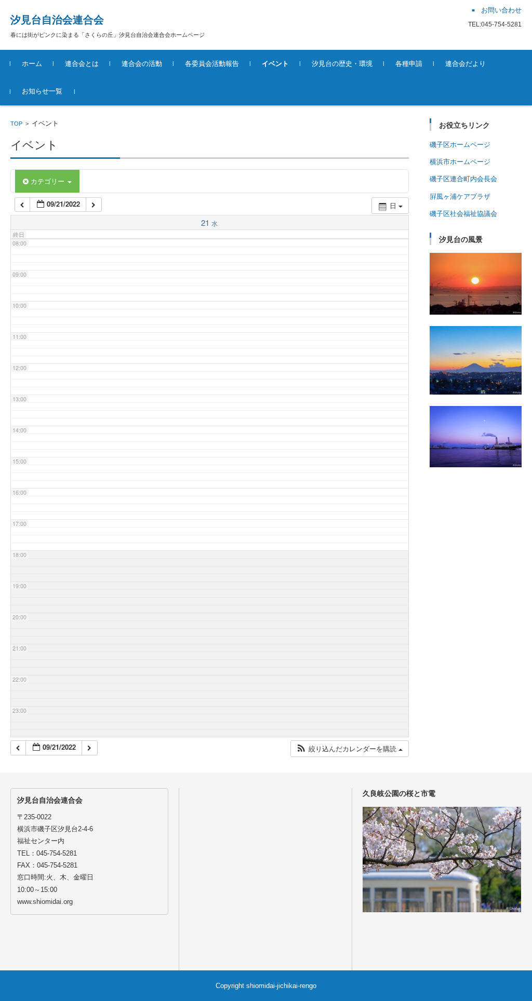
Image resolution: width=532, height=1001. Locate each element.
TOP (16, 123)
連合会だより (465, 63)
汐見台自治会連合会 (57, 19)
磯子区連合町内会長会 (463, 179)
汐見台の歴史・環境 (342, 63)
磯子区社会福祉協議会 (463, 214)
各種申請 (408, 63)
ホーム (32, 63)
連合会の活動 (142, 63)
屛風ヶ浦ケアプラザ (460, 196)
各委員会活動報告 (212, 63)
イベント (275, 63)
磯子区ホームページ (460, 144)
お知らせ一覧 (42, 91)
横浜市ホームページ (460, 162)
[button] (349, 748)
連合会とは (82, 63)
